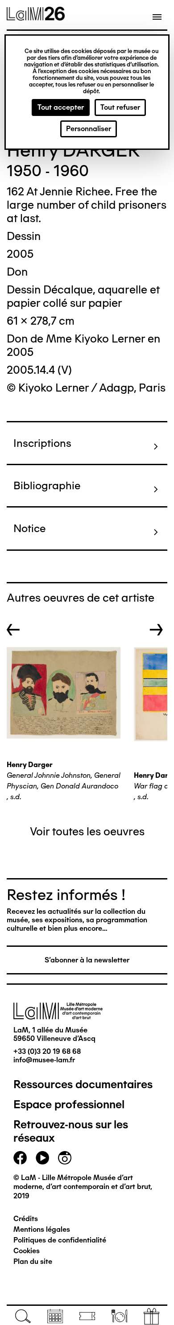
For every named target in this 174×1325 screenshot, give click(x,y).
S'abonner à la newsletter (87, 960)
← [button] (13, 629)
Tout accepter (60, 107)
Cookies (26, 1251)
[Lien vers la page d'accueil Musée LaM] (36, 17)
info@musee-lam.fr (44, 1060)
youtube (42, 1157)
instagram (64, 1157)
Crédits (25, 1218)
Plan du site (32, 1261)
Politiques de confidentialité (59, 1240)
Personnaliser (88, 128)
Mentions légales (41, 1229)
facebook (20, 1157)
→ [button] (156, 629)
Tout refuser (120, 107)
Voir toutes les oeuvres (87, 831)
